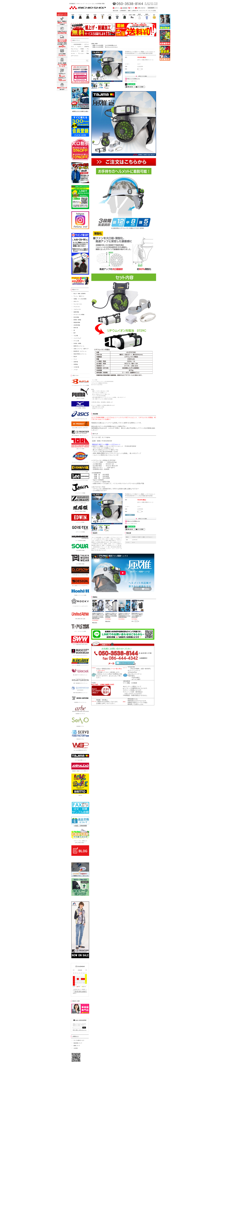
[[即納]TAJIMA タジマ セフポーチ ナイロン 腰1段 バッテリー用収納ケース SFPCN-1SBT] (138, 610)
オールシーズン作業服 (79, 314)
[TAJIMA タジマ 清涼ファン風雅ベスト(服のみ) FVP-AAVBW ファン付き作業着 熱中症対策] (111, 610)
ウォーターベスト (78, 304)
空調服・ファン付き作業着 (97, 45)
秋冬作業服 (76, 317)
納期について (77, 1045)
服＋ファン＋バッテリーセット (111, 46)
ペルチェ (79, 46)
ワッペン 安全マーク (79, 296)
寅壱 (82, 51)
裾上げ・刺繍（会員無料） (80, 293)
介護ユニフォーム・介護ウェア (81, 348)
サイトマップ (143, 10)
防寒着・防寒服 (77, 319)
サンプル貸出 (152, 10)
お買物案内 (122, 10)
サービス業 (76, 340)
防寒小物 (76, 327)
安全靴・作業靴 (77, 343)
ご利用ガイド (75, 1036)
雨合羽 (75, 356)
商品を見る (94, 622)
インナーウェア (77, 338)
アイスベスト (77, 306)
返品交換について (78, 1043)
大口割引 (76, 1048)
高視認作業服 (77, 322)
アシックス (81, 53)
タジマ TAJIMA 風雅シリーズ (111, 45)
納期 (128, 10)
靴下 (75, 333)
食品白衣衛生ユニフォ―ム (80, 354)
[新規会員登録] (124, 8)
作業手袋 (76, 361)
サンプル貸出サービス (79, 1040)
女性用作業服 (77, 325)
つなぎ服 (76, 335)
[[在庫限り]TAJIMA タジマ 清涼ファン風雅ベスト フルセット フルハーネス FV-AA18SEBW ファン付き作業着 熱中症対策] (98, 610)
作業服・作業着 (94, 43)
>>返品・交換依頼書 (80, 825)
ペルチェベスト (77, 309)
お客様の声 (135, 10)
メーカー (76, 369)
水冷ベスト (76, 301)
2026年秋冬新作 (77, 44)
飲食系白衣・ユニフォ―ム (80, 351)
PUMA (82, 49)
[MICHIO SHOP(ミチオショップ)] (152, 8)
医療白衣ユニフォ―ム (79, 346)
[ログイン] (117, 8)
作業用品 (76, 364)
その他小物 (76, 367)
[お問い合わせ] (140, 8)
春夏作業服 (76, 312)
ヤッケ (75, 359)
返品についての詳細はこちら (133, 78)
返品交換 (115, 10)
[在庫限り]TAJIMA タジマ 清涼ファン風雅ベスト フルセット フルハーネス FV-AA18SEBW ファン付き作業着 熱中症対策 (98, 616)
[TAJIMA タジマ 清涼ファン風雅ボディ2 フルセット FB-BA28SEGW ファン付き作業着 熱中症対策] (124, 610)
